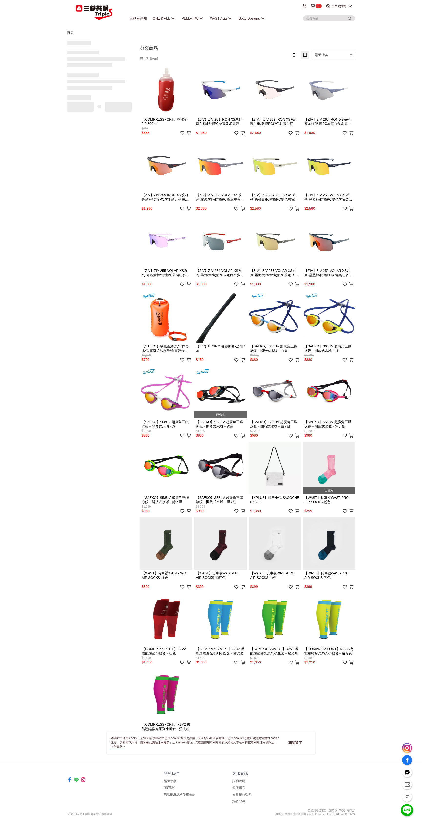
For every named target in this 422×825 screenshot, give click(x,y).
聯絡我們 (238, 802)
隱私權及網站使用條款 (179, 794)
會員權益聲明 (242, 794)
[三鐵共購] (94, 13)
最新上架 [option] (321, 55)
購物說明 (238, 781)
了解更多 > (118, 746)
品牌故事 (170, 781)
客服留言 (238, 788)
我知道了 (295, 742)
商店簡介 (170, 788)
